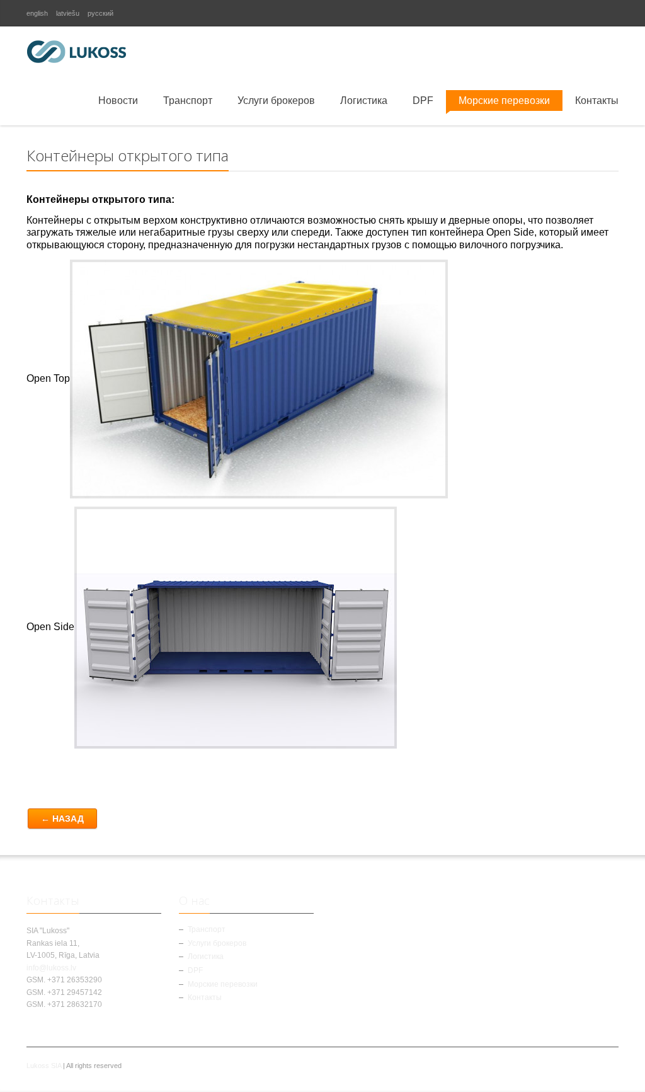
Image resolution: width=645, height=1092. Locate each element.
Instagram (590, 13)
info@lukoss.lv (51, 967)
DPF (423, 100)
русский (100, 13)
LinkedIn (611, 13)
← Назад (62, 818)
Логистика (363, 100)
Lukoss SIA (43, 1065)
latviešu (67, 13)
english (37, 13)
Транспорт (187, 100)
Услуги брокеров (276, 100)
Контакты (597, 100)
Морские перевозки (504, 100)
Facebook (570, 13)
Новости (118, 100)
